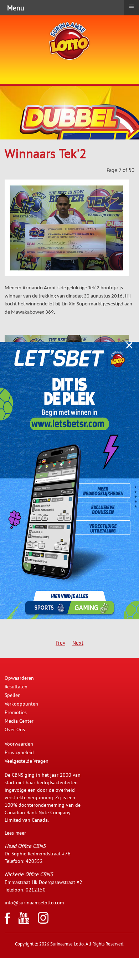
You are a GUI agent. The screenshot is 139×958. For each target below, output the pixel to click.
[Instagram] (43, 922)
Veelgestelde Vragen (26, 761)
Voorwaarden (19, 744)
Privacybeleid (19, 752)
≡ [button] (131, 6)
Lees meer (15, 833)
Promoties (16, 712)
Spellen (13, 695)
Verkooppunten (21, 704)
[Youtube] (24, 922)
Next (77, 642)
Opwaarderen (19, 678)
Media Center (19, 721)
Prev (60, 642)
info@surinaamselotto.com (34, 902)
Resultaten (16, 686)
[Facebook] (7, 922)
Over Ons (15, 729)
